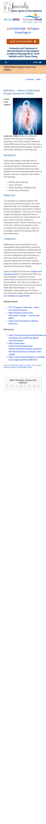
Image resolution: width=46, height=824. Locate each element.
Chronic (38, 365)
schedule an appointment (18, 296)
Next (38, 79)
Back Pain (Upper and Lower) (21, 365)
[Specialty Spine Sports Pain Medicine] (23, 2)
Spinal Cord (7, 367)
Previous (30, 79)
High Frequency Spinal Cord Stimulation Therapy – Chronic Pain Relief (24, 315)
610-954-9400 (17, 28)
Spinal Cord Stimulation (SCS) (22, 367)
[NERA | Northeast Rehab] (23, 14)
